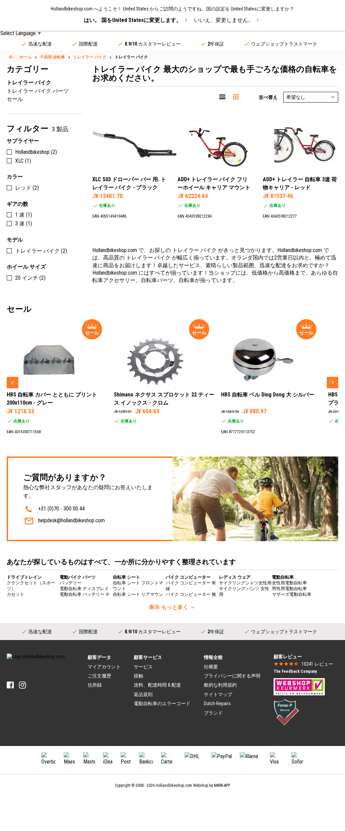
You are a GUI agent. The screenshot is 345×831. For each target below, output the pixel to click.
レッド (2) (27, 188)
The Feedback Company (295, 671)
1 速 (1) (23, 215)
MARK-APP (222, 785)
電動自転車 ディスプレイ (84, 588)
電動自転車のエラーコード (162, 703)
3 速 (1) (23, 223)
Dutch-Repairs (217, 703)
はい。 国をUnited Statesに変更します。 (133, 20)
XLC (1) (23, 161)
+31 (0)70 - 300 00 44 (61, 508)
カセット (15, 594)
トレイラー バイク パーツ (38, 91)
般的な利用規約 (220, 685)
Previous (12, 382)
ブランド (213, 713)
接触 (138, 675)
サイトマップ (218, 694)
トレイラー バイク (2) (41, 251)
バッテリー (71, 582)
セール (15, 99)
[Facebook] (10, 685)
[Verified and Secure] (286, 711)
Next (332, 382)
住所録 (95, 685)
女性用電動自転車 (289, 582)
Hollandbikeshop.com (174, 785)
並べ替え (268, 97)
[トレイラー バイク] (11, 57)
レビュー (317, 664)
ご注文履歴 (99, 675)
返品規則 (143, 694)
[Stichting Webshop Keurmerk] (299, 686)
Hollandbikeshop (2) (36, 152)
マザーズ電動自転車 (291, 594)
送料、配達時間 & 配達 (157, 685)
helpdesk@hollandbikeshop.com (71, 520)
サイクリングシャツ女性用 (245, 582)
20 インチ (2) (30, 278)
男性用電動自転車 (289, 588)
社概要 (211, 666)
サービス (143, 666)
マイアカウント (104, 666)
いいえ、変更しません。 (223, 20)
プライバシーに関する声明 (232, 675)
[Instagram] (22, 685)
